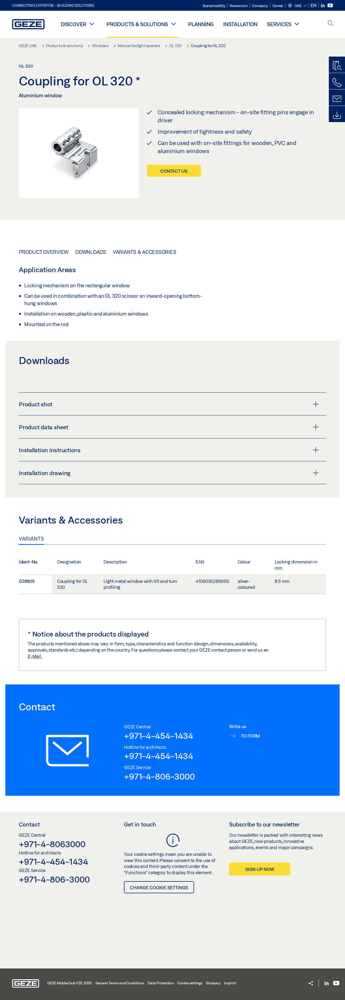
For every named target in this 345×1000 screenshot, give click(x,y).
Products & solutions (137, 24)
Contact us (173, 171)
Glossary (213, 983)
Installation (240, 24)
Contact (29, 824)
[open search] (330, 23)
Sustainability (214, 6)
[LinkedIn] (323, 5)
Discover (73, 24)
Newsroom (238, 6)
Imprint (230, 983)
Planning (201, 24)
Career (277, 6)
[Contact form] (337, 98)
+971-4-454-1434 (158, 736)
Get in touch (140, 824)
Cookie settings (189, 983)
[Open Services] (296, 24)
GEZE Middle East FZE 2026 (69, 983)
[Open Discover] (91, 24)
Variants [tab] (31, 539)
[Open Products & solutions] (173, 24)
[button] (297, 6)
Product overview (43, 252)
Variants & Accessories (144, 252)
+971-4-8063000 (52, 844)
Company (260, 6)
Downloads (90, 252)
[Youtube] (330, 5)
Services (279, 24)
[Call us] (337, 82)
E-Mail (35, 656)
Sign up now (259, 869)
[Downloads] (337, 115)
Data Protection (161, 983)
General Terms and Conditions (119, 983)
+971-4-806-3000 (159, 776)
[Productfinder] (337, 66)
